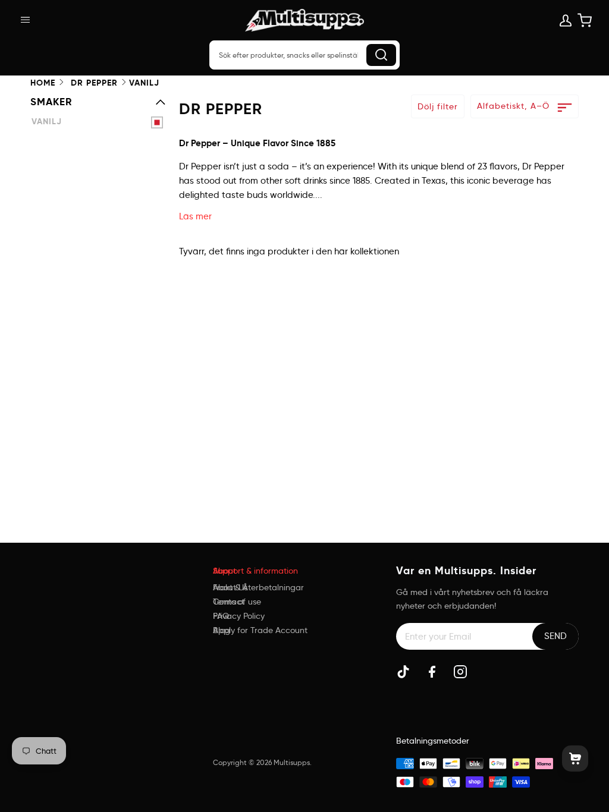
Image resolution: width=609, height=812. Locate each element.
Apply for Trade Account (260, 630)
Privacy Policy (239, 615)
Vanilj (47, 122)
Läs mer (195, 216)
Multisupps (292, 762)
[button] (121, 565)
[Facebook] (432, 672)
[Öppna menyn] (35, 20)
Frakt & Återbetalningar (258, 587)
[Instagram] (460, 672)
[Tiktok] (403, 672)
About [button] (224, 570)
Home (42, 83)
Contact (228, 601)
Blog (221, 630)
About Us (230, 587)
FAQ (221, 615)
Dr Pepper (94, 83)
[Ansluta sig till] (555, 636)
